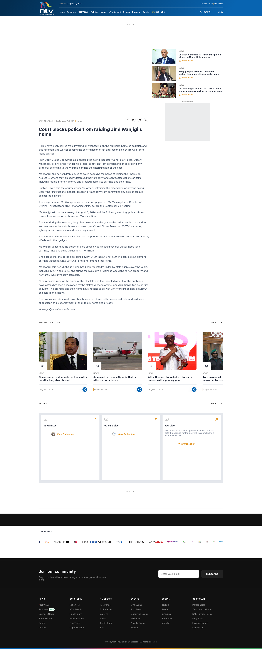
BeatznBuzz (106, 623)
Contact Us (197, 627)
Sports (146, 12)
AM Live (170, 425)
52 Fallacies (111, 425)
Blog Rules (197, 618)
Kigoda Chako (77, 627)
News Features (77, 618)
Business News (46, 614)
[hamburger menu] (215, 12)
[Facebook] (127, 120)
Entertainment (45, 618)
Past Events (137, 609)
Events (126, 12)
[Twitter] (133, 120)
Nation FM (75, 605)
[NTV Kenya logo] (46, 8)
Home (62, 12)
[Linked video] (164, 56)
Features (71, 12)
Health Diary (76, 614)
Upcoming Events (139, 614)
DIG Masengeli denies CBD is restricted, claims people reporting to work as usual (201, 89)
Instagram (166, 614)
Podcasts (46, 609)
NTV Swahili (115, 12)
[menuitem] (62, 11)
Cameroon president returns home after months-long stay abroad (63, 379)
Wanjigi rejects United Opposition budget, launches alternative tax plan (199, 72)
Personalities (207, 4)
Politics (94, 12)
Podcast (136, 12)
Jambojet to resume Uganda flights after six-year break (114, 379)
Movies (134, 627)
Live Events (136, 605)
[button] (217, 12)
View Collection (65, 434)
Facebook (167, 618)
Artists (103, 618)
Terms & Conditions (202, 609)
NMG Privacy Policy (202, 614)
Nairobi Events (138, 623)
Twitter (165, 609)
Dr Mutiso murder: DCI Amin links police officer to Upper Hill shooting (200, 55)
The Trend (75, 623)
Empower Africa (200, 623)
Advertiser (136, 618)
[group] (42, 542)
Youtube (166, 623)
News (103, 12)
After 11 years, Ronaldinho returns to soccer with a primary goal (170, 379)
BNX (102, 627)
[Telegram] (140, 120)
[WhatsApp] (146, 120)
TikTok (165, 605)
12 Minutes (50, 425)
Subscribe (218, 4)
